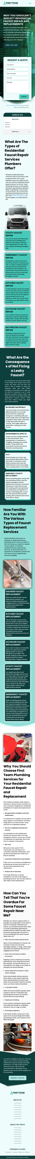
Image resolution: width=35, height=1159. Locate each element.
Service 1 (7, 122)
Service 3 (7, 127)
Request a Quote (17, 1078)
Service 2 (7, 124)
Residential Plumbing (17, 105)
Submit (24, 96)
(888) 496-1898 (12, 45)
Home (8, 105)
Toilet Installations (18, 196)
